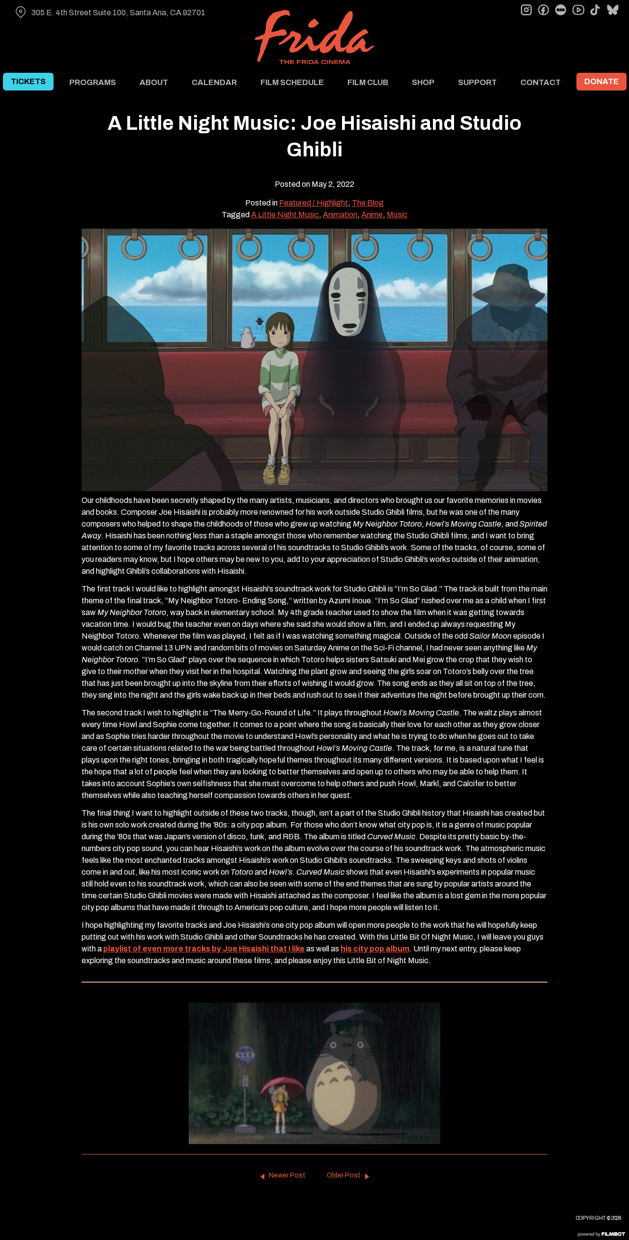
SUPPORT (477, 82)
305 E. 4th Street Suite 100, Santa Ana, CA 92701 (118, 12)
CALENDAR (214, 82)
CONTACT (540, 82)
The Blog (368, 203)
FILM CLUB (367, 82)
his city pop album (375, 949)
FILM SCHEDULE (292, 82)
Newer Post (287, 1175)
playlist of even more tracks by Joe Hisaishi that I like (204, 949)
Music (397, 214)
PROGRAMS (92, 82)
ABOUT (154, 82)
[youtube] (577, 10)
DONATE (601, 81)
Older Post (344, 1175)
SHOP (423, 82)
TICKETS (28, 81)
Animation (340, 214)
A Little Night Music (285, 214)
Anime (372, 214)
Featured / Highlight (313, 203)
